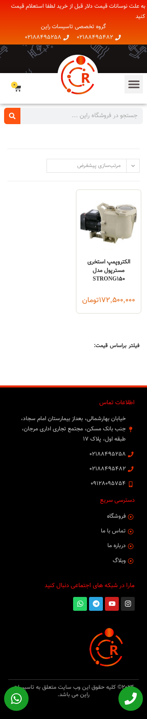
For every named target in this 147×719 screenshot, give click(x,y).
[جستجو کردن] (12, 116)
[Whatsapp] (16, 698)
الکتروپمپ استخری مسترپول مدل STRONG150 (108, 271)
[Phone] (130, 698)
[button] (134, 84)
